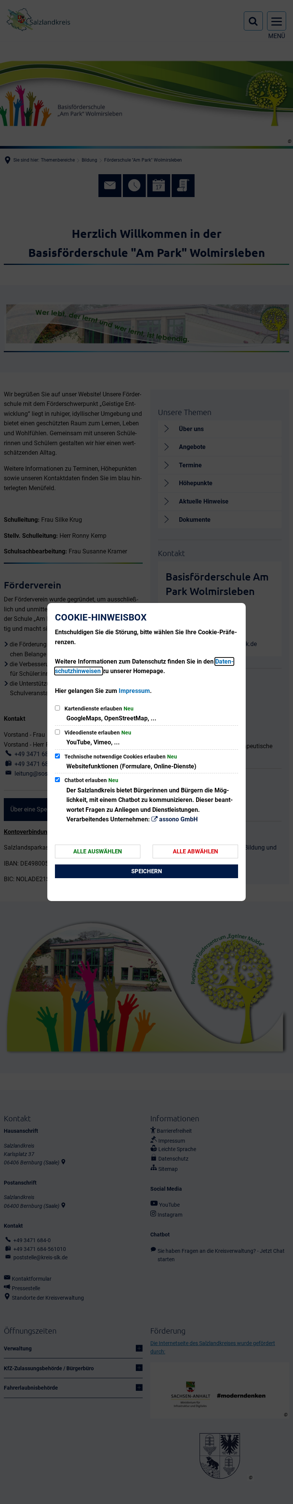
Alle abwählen (195, 851)
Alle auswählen (97, 851)
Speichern (146, 871)
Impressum (134, 690)
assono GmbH (178, 819)
